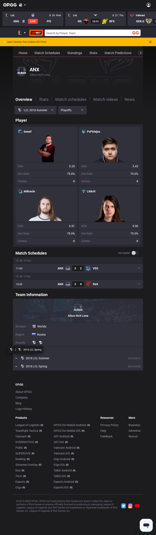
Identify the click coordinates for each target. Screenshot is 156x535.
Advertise (135, 431)
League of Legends (27, 425)
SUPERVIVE (22, 453)
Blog (18, 403)
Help (103, 431)
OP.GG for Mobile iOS (67, 431)
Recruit (133, 436)
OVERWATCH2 (24, 442)
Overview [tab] (23, 99)
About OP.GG (23, 392)
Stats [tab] (44, 99)
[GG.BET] (36, 33)
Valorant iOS (62, 453)
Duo (18, 470)
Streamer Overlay (26, 465)
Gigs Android (62, 459)
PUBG (19, 448)
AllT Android (61, 436)
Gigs (18, 487)
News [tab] (130, 99)
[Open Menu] (148, 5)
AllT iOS (59, 442)
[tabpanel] (78, 243)
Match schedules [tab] (71, 99)
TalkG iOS (60, 476)
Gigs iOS (59, 465)
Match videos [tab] (105, 99)
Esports (20, 482)
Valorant (21, 436)
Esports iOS (61, 487)
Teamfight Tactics (26, 431)
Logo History (23, 409)
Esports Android (64, 482)
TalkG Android (63, 470)
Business (134, 425)
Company (21, 397)
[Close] (150, 41)
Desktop (20, 459)
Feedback (106, 436)
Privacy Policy (109, 425)
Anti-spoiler (124, 253)
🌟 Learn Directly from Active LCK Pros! (24, 41)
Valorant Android (65, 448)
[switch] (135, 253)
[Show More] (22, 5)
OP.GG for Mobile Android (70, 425)
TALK (18, 476)
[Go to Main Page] (10, 4)
